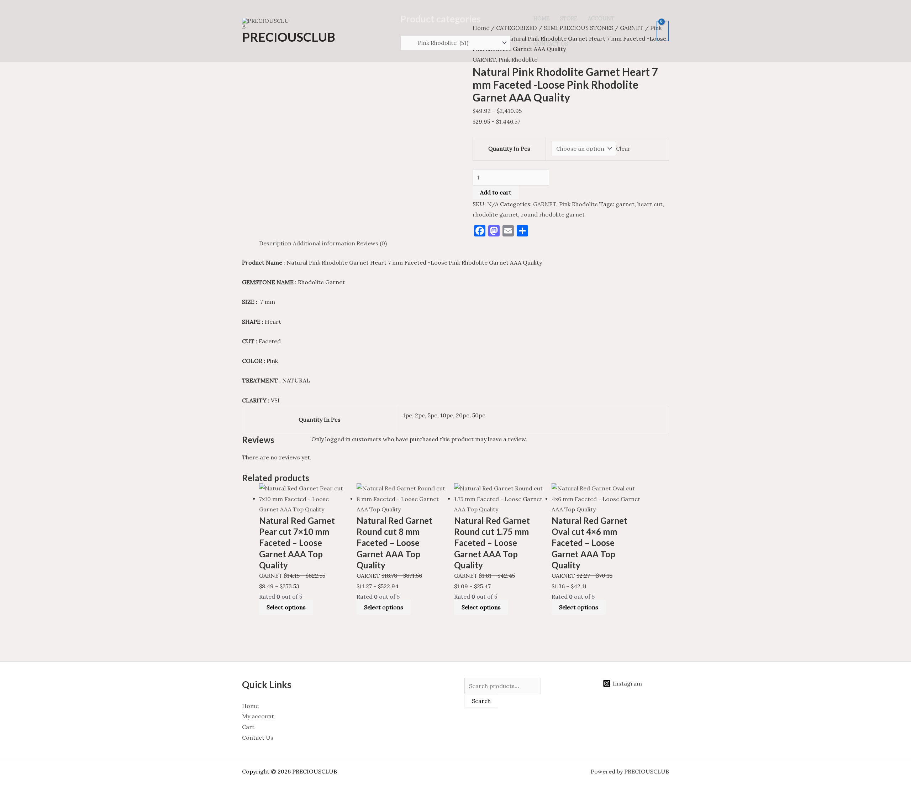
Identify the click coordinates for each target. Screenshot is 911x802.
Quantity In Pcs (509, 148)
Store (569, 18)
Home (541, 18)
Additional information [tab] (324, 243)
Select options (286, 607)
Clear (623, 148)
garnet (625, 204)
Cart (248, 726)
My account (258, 716)
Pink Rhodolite (578, 204)
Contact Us (550, 44)
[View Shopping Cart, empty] (663, 31)
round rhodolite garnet (553, 214)
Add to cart (495, 192)
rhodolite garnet (495, 214)
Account (601, 18)
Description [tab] (275, 243)
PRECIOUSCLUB (288, 36)
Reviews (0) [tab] (372, 243)
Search (481, 700)
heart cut (650, 204)
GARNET (544, 204)
